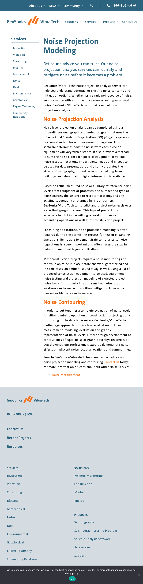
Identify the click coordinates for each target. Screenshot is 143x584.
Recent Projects (19, 437)
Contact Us (15, 428)
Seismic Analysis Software (92, 539)
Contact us (111, 362)
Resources (15, 446)
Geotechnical (21, 74)
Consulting (20, 61)
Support (80, 555)
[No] (138, 575)
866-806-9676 (124, 5)
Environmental (22, 93)
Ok (72, 578)
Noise (16, 80)
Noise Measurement (66, 375)
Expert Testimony (24, 106)
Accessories (82, 547)
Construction (83, 484)
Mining (79, 492)
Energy (79, 500)
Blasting (18, 67)
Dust (16, 87)
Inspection (19, 48)
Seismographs (84, 522)
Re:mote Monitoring (88, 475)
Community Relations (20, 114)
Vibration (19, 54)
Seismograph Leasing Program (95, 530)
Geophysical (20, 100)
